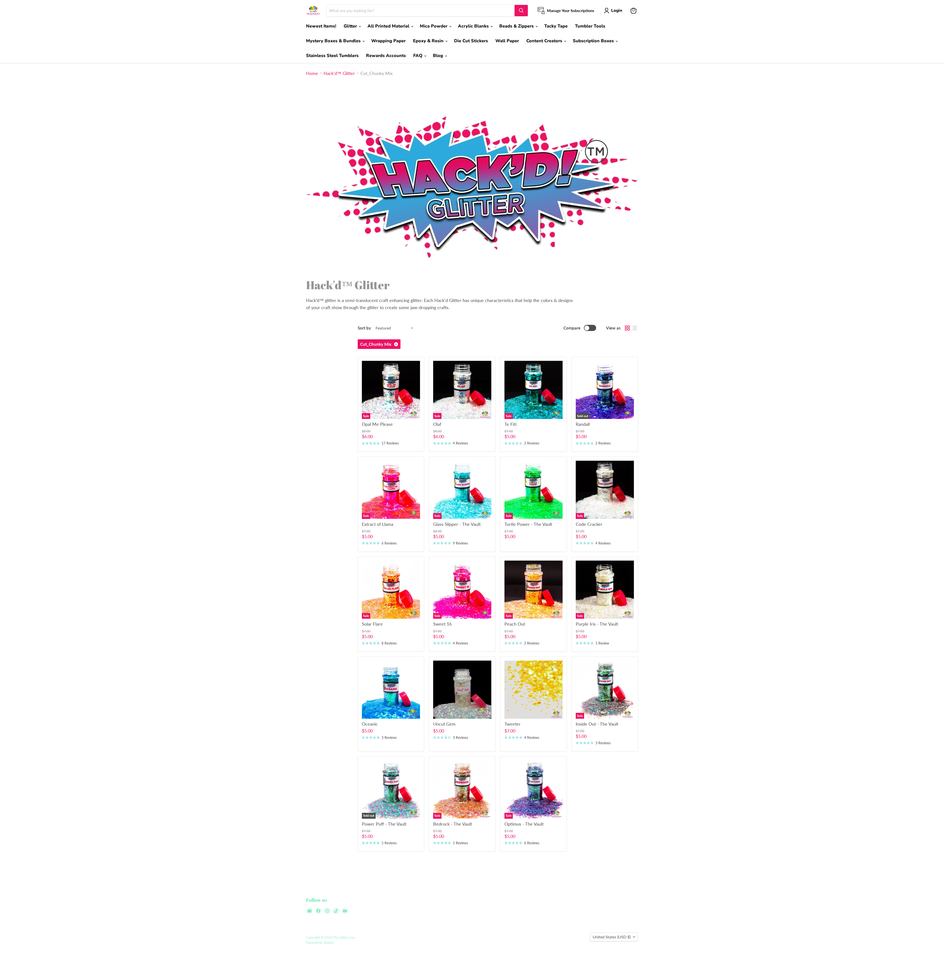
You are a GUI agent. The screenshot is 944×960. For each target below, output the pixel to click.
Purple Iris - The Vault (597, 624)
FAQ (418, 55)
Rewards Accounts (386, 55)
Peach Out (514, 624)
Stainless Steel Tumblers (332, 55)
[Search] (521, 10)
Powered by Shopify (320, 943)
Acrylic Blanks (474, 26)
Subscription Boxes (594, 41)
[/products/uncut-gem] (462, 689)
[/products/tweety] (533, 689)
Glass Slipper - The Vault (457, 524)
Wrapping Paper (388, 41)
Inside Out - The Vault (597, 724)
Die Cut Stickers (471, 41)
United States (612, 936)
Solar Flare (372, 624)
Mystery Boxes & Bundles (334, 41)
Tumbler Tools (590, 26)
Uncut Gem (444, 724)
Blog (438, 55)
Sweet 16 (442, 624)
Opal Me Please (377, 424)
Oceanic (370, 724)
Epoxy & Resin (429, 41)
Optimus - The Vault (524, 824)
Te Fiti (510, 424)
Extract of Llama (377, 524)
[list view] (634, 327)
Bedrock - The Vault (452, 824)
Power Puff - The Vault (384, 824)
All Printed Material (389, 26)
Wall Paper (507, 41)
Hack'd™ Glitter (339, 73)
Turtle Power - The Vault (528, 524)
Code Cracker (589, 524)
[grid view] (627, 327)
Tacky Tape (556, 26)
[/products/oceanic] (391, 689)
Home (312, 73)
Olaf (437, 424)
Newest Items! (321, 26)
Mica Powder (434, 26)
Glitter (351, 26)
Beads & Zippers (517, 26)
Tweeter (512, 724)
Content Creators (544, 41)
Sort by (364, 328)
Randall (583, 424)
